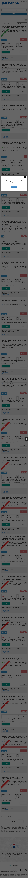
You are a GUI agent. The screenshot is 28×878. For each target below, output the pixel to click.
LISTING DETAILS (6, 52)
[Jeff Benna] (10, 6)
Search (14, 13)
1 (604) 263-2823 (5, 58)
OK (14, 187)
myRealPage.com (14, 866)
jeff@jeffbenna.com (14, 856)
